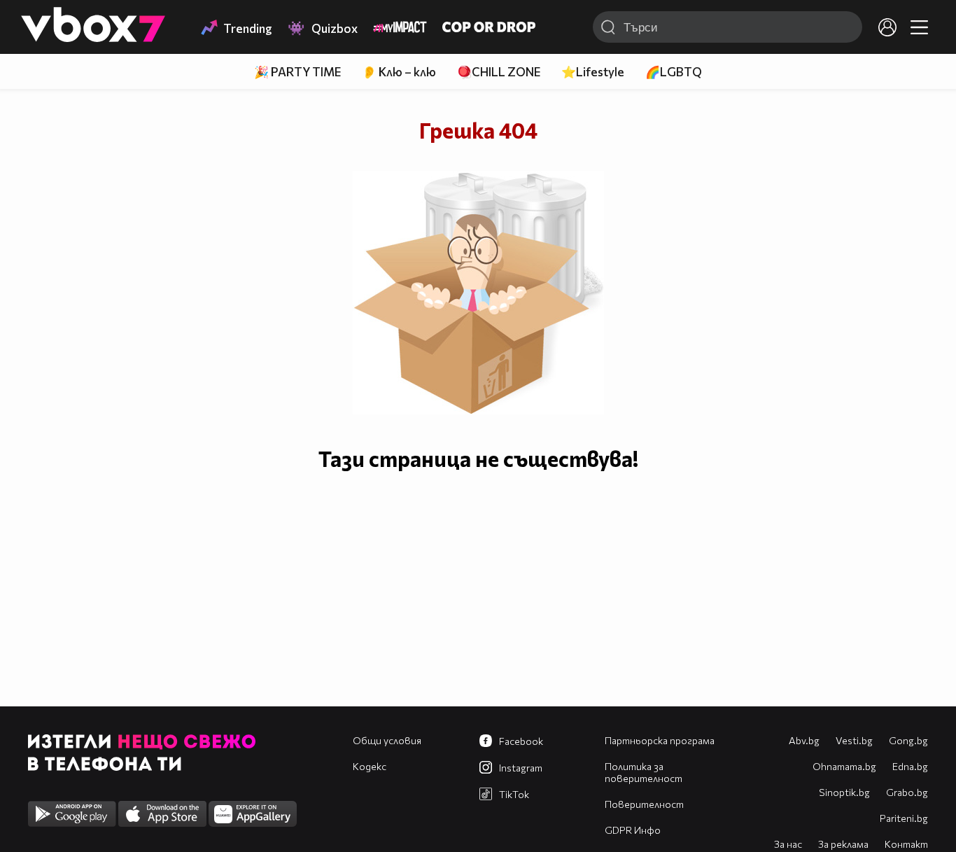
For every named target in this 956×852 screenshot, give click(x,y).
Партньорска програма (660, 740)
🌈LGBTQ (673, 71)
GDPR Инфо (633, 830)
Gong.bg (908, 740)
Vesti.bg (854, 740)
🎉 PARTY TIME (297, 71)
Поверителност (644, 804)
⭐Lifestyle (592, 71)
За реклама (843, 844)
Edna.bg (910, 766)
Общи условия (387, 740)
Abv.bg (804, 740)
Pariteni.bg (904, 818)
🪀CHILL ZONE (498, 71)
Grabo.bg (907, 792)
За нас (788, 844)
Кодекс (369, 766)
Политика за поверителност (643, 772)
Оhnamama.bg (844, 766)
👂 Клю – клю (399, 71)
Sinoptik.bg (844, 792)
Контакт (906, 844)
